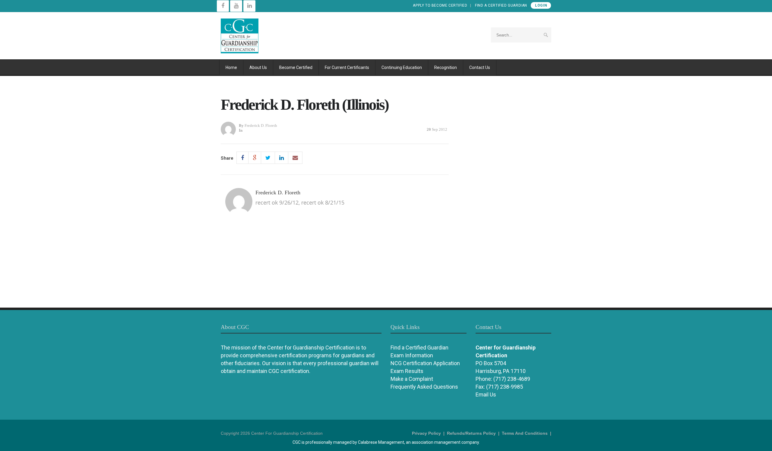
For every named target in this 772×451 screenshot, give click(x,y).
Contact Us (479, 67)
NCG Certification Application (425, 363)
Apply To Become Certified (440, 5)
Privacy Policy (426, 433)
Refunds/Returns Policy (471, 433)
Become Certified (295, 67)
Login (541, 5)
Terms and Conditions (525, 433)
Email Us (486, 394)
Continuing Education (401, 67)
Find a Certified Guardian (501, 5)
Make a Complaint (412, 379)
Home (231, 67)
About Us (258, 67)
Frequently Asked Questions (424, 387)
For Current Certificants (347, 67)
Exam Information (412, 355)
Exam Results (407, 371)
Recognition (445, 67)
